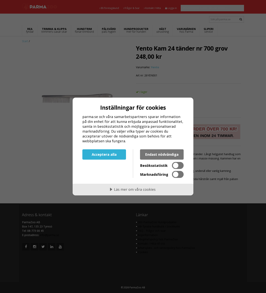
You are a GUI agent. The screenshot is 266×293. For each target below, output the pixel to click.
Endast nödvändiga (162, 154)
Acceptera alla (104, 154)
